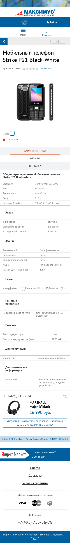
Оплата (35, 468)
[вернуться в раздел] (4, 41)
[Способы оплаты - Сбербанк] (49, 503)
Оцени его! (39, 456)
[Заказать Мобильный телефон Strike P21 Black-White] (12, 133)
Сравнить (57, 42)
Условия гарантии (35, 483)
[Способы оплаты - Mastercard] (36, 503)
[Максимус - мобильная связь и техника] (35, 12)
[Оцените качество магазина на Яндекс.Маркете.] (14, 454)
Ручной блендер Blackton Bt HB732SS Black (46, 439)
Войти (53, 22)
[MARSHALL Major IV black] (13, 408)
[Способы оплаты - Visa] (22, 503)
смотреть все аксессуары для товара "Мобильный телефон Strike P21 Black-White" (35, 423)
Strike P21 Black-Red (12, 439)
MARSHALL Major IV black (40, 404)
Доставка (35, 475)
